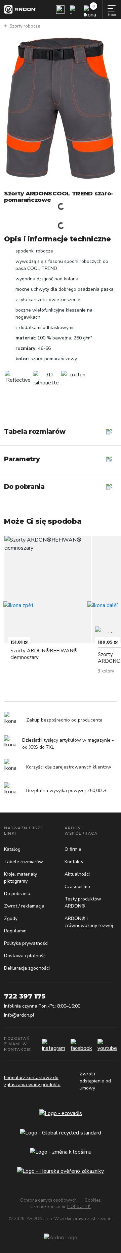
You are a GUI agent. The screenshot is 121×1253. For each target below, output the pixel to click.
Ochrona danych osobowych (48, 1200)
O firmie (73, 849)
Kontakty (74, 861)
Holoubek (79, 1207)
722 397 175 (24, 996)
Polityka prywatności (26, 943)
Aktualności (77, 874)
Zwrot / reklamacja (24, 906)
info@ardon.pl (19, 1015)
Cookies (93, 1200)
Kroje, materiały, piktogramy (21, 877)
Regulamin (15, 931)
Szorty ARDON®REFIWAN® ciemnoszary (44, 653)
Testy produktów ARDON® (83, 902)
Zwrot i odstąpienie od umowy (95, 1081)
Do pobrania (17, 893)
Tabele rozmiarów (23, 861)
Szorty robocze (24, 26)
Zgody (10, 918)
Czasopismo (77, 886)
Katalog (12, 849)
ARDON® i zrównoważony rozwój (89, 922)
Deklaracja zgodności (27, 968)
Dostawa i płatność (24, 956)
